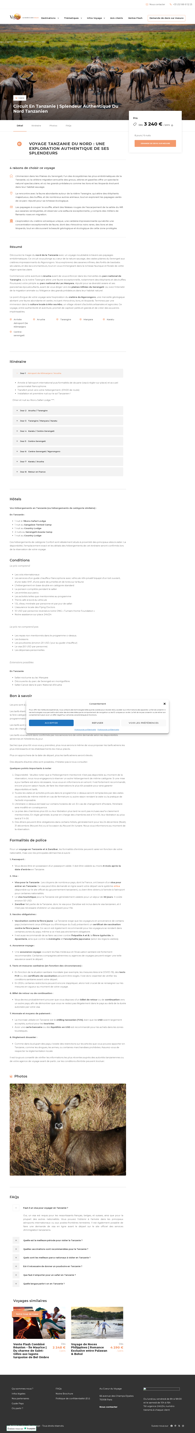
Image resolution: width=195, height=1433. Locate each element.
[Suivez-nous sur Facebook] (172, 1425)
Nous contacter (157, 4)
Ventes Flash (135, 18)
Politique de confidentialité (85, 729)
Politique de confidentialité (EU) (73, 1398)
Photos (53, 125)
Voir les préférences (143, 722)
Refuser (97, 722)
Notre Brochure (64, 1393)
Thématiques (71, 18)
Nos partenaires (20, 1398)
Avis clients (116, 18)
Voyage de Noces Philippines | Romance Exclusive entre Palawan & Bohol (89, 1349)
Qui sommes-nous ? (22, 1388)
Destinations (48, 18)
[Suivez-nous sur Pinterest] (176, 1425)
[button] (164, 703)
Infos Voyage (94, 18)
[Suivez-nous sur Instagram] (183, 1425)
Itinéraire (36, 125)
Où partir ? (17, 1408)
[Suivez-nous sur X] (180, 1425)
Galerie (21, 98)
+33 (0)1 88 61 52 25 (182, 4)
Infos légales (18, 1393)
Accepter (51, 722)
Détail (20, 125)
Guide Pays (18, 1403)
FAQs (68, 125)
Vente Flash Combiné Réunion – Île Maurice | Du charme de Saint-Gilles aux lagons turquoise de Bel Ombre (31, 1351)
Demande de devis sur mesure (167, 18)
